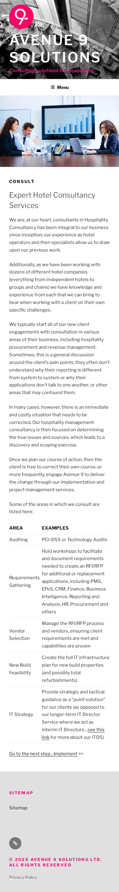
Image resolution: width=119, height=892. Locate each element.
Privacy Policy (23, 877)
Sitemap (18, 808)
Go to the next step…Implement (43, 753)
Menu (63, 87)
